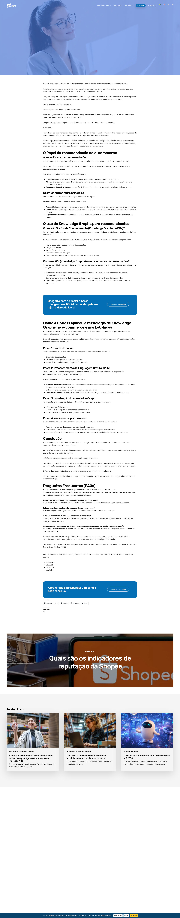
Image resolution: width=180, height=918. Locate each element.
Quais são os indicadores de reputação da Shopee (90, 660)
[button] (118, 304)
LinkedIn (49, 565)
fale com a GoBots (120, 537)
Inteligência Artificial (26, 751)
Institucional (13, 751)
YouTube (49, 570)
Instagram (50, 562)
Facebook (50, 567)
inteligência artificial (106, 539)
